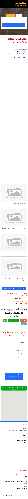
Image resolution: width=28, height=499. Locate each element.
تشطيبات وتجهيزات (18, 49)
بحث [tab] (19, 16)
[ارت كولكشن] (14, 242)
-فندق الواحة (24, 433)
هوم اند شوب (24, 479)
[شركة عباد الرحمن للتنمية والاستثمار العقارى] (14, 217)
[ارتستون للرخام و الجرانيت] (14, 192)
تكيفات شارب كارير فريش (21, 474)
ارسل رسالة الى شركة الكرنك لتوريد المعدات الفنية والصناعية (14, 376)
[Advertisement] (14, 121)
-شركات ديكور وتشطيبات (21, 440)
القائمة (4, 4)
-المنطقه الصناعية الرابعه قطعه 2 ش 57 (17, 431)
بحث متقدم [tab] (10, 16)
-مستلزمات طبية (23, 435)
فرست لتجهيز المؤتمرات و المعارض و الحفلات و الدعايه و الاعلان (14, 482)
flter (26, 476)
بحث (14, 25)
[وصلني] (20, 4)
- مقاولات (24, 428)
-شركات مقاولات (23, 443)
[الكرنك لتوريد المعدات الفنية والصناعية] (19, 57)
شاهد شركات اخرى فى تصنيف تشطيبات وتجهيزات (14, 288)
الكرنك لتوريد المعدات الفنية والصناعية (17, 40)
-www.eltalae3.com (22, 438)
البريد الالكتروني (20, 350)
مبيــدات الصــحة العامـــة (21, 488)
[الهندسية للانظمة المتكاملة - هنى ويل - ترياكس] (14, 267)
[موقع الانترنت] (24, 57)
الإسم (22, 342)
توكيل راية (24, 486)
